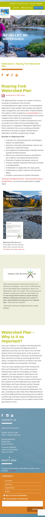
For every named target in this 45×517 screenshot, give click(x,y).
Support (16, 8)
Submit (35, 509)
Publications (8, 64)
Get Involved (27, 8)
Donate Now (38, 8)
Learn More (12, 470)
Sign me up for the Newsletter (16, 495)
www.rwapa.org (19, 249)
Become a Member (36, 3)
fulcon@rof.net (8, 249)
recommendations (32, 113)
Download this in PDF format (15, 95)
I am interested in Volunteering (17, 499)
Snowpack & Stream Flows (19, 3)
